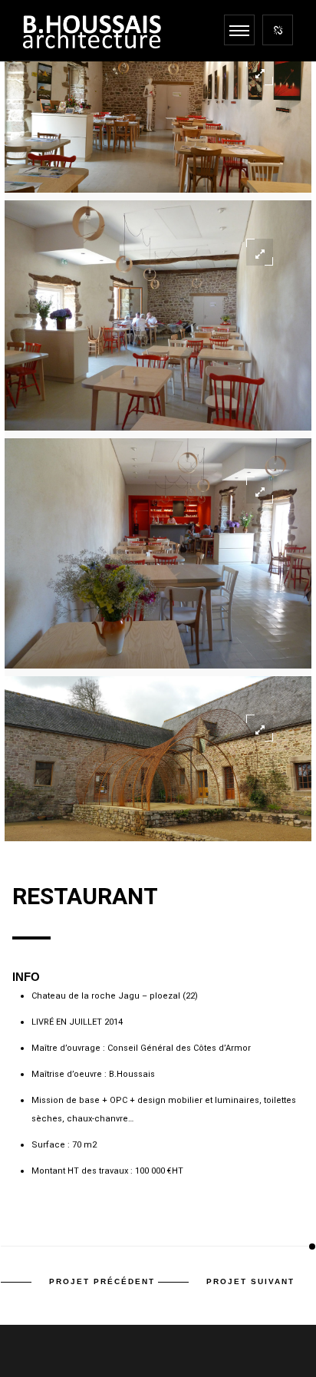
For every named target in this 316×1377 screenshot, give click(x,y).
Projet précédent (102, 1281)
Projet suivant (250, 1281)
